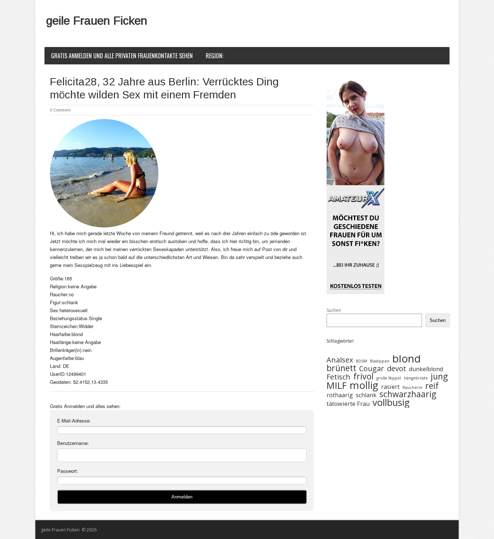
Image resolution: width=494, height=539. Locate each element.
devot (396, 368)
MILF (337, 385)
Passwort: (67, 470)
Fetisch (338, 377)
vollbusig (391, 402)
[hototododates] (355, 185)
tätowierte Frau (348, 403)
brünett (341, 368)
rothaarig (340, 395)
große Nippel (388, 378)
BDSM (361, 361)
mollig (364, 385)
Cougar (371, 368)
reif (432, 385)
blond (406, 358)
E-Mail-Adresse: (74, 420)
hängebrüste (416, 378)
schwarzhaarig (407, 394)
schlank (366, 395)
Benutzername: (73, 443)
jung (439, 376)
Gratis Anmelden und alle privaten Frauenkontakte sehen (122, 55)
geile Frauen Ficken (96, 20)
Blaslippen (379, 361)
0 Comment (60, 110)
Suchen (334, 310)
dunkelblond (426, 369)
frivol (363, 376)
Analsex (340, 360)
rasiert (390, 386)
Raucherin (412, 387)
